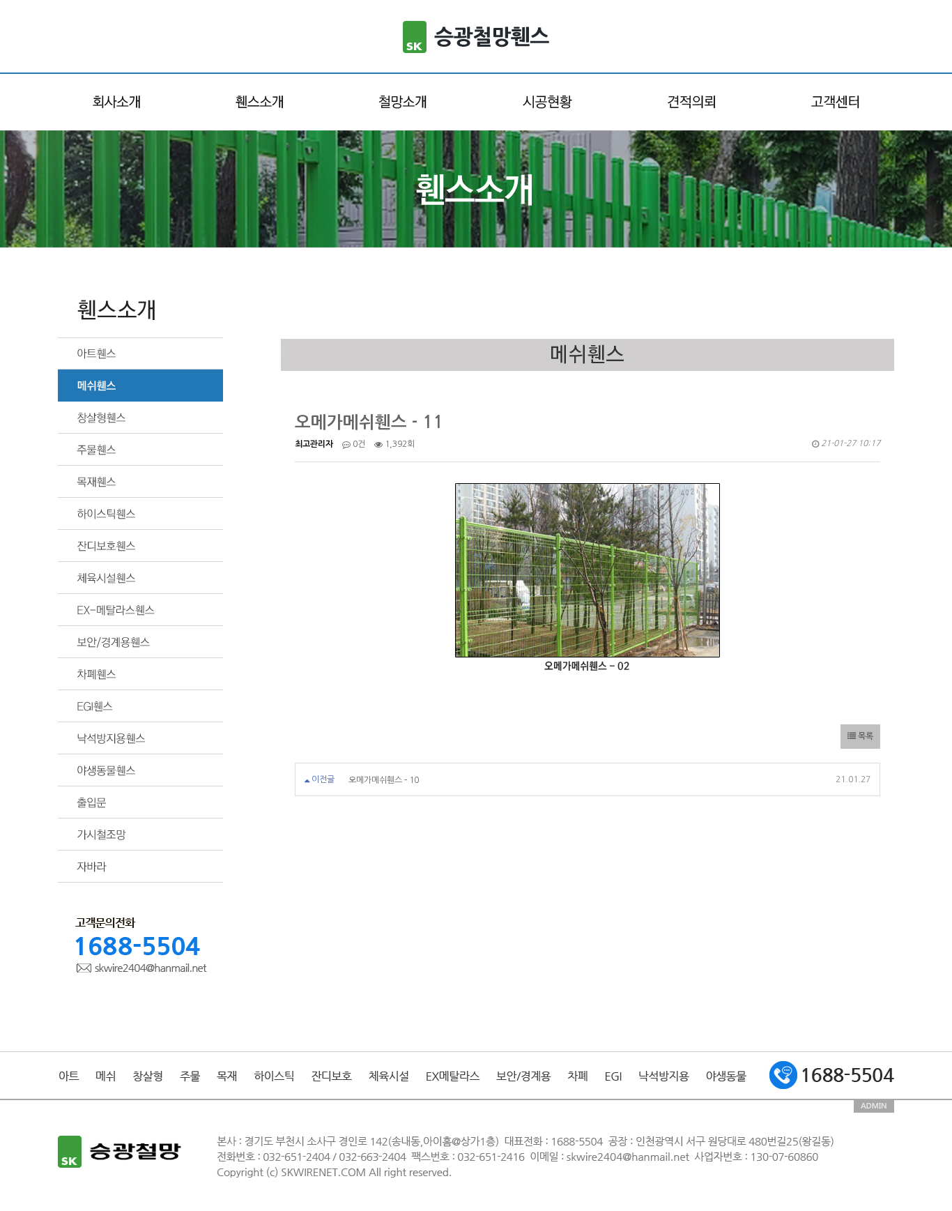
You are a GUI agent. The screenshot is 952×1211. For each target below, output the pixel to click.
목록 (864, 736)
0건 (358, 444)
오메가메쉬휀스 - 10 (383, 779)
